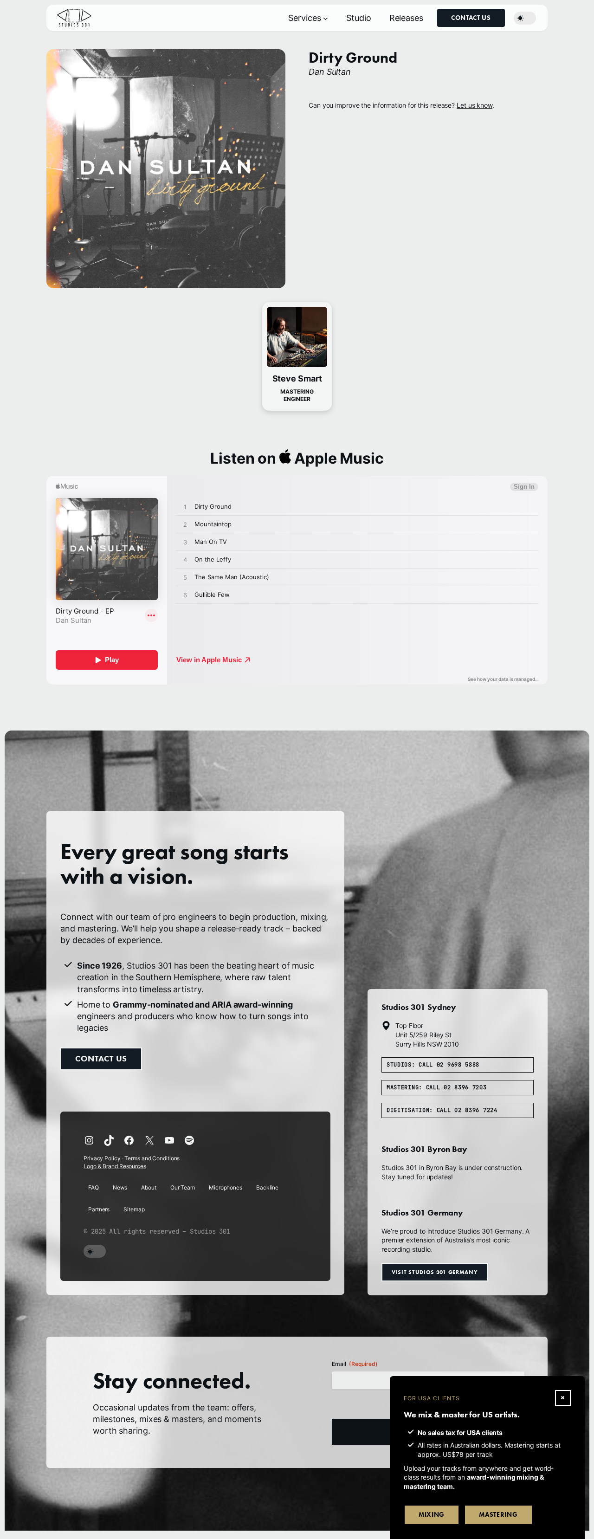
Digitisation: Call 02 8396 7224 (442, 1109)
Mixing (432, 1515)
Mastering (498, 1515)
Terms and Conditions (152, 1158)
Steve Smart (297, 378)
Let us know (474, 105)
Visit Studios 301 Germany (435, 1271)
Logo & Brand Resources (115, 1166)
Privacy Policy (102, 1158)
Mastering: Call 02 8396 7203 (437, 1087)
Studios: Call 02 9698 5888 (433, 1064)
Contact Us (471, 18)
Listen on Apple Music (297, 458)
